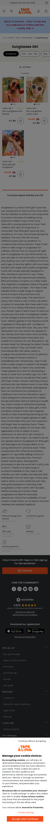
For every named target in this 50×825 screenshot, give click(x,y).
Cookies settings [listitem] (26, 812)
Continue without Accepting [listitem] (32, 741)
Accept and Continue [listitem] (25, 819)
